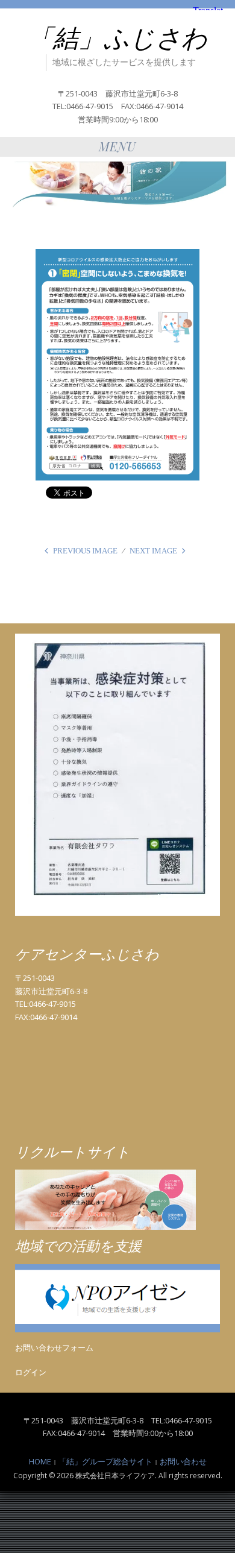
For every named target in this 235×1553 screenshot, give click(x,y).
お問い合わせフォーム (54, 1347)
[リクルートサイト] (105, 1199)
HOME (40, 1461)
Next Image (153, 550)
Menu (117, 146)
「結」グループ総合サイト (105, 1461)
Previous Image (85, 550)
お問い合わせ (183, 1461)
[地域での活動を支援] (117, 1297)
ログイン (30, 1372)
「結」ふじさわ (117, 38)
